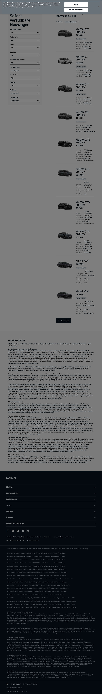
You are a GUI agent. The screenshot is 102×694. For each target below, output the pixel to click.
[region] (51, 7)
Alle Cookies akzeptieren (76, 9)
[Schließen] (99, 7)
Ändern (76, 4)
